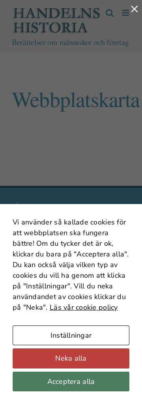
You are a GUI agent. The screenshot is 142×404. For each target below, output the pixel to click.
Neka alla (70, 358)
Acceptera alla (71, 381)
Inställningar (71, 335)
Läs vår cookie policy (84, 307)
